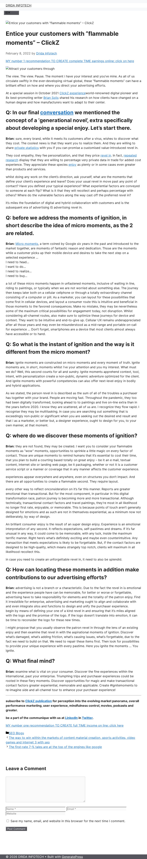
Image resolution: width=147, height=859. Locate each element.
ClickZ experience (73, 93)
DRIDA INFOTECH (18, 5)
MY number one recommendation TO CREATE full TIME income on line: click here (64, 725)
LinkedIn (71, 718)
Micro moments (27, 244)
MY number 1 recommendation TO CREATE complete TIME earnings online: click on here (70, 61)
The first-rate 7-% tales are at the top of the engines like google (55, 747)
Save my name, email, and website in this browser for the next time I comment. (68, 821)
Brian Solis (51, 98)
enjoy (72, 164)
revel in (105, 155)
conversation (57, 112)
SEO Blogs (16, 733)
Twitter (87, 718)
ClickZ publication (38, 701)
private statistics (27, 148)
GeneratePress (72, 857)
